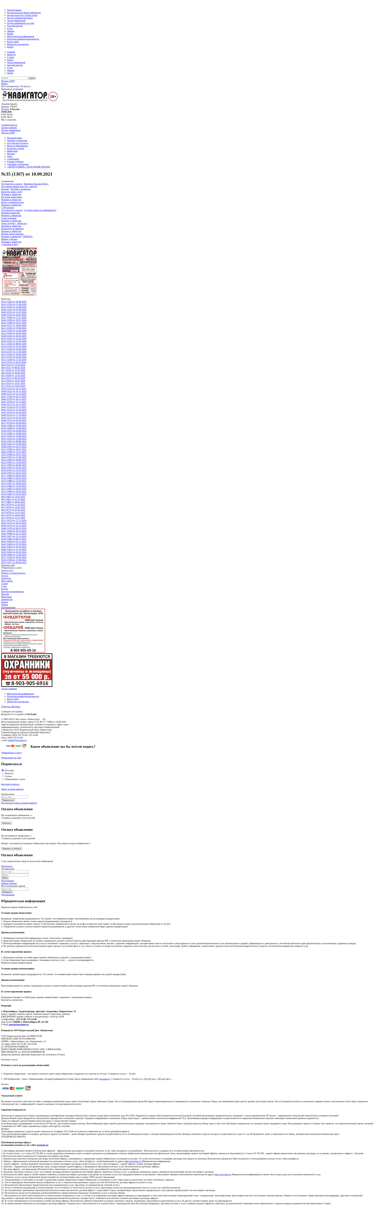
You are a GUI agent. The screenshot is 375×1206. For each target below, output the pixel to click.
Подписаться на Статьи (18, 15)
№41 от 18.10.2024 (13, 546)
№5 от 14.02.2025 (13, 507)
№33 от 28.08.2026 (13, 301)
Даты (9, 156)
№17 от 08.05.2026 (13, 344)
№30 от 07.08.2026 (13, 309)
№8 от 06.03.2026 (13, 367)
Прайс (10, 34)
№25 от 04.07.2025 (13, 454)
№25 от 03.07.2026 (13, 322)
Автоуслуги (7, 570)
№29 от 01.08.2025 (13, 444)
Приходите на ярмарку (12, 228)
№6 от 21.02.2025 (13, 504)
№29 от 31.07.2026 (13, 312)
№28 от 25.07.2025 (13, 446)
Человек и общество (17, 140)
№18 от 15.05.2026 (13, 341)
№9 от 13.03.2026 (13, 365)
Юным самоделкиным (12, 234)
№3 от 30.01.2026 (13, 380)
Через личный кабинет (12, 789)
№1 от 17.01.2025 (13, 517)
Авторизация (7, 895)
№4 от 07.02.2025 (13, 510)
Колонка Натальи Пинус (36, 184)
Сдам (3, 586)
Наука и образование (17, 146)
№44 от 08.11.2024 (13, 539)
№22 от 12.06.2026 (13, 330)
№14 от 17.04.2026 (13, 351)
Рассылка (9, 770)
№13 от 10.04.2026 (13, 354)
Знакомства (7, 599)
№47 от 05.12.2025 (13, 396)
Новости (36, 12)
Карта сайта (13, 41)
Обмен (4, 604)
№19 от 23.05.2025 (13, 470)
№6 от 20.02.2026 (13, 372)
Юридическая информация (20, 36)
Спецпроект (13, 159)
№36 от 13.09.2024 (13, 560)
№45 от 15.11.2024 (13, 536)
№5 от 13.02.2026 (13, 375)
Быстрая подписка (10, 784)
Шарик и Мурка (9, 239)
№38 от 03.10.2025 (13, 420)
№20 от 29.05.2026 (13, 336)
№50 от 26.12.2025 (13, 388)
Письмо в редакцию (21, 189)
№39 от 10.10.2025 (13, 417)
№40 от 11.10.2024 (13, 549)
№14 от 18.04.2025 (13, 483)
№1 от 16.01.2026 (13, 386)
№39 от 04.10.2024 (13, 552)
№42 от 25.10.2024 (13, 544)
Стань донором (8, 218)
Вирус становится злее (12, 202)
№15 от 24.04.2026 (13, 349)
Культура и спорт (15, 148)
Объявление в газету (11, 752)
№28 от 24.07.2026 (13, 315)
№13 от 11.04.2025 (13, 486)
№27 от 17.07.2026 (13, 317)
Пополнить (6, 866)
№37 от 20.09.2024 (13, 557)
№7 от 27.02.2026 (13, 370)
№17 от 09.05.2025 (13, 475)
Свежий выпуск (9, 125)
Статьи (34, 15)
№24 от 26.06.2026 (13, 325)
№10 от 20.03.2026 (13, 362)
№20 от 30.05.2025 (13, 467)
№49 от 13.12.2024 (13, 525)
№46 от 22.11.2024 (13, 533)
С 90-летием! (7, 207)
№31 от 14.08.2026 (13, 307)
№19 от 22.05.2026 (13, 338)
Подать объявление (16, 18)
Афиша (10, 31)
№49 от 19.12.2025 (13, 391)
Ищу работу (7, 581)
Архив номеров (9, 127)
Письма (11, 153)
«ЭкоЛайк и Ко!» (9, 244)
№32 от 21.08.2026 (13, 304)
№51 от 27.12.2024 (13, 520)
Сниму (4, 583)
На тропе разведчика (11, 197)
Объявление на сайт (11, 757)
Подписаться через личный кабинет (19, 803)
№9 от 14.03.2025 (13, 496)
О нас (10, 28)
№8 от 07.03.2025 (13, 499)
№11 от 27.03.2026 (13, 359)
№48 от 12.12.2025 (13, 394)
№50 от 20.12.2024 (13, 523)
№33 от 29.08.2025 (13, 433)
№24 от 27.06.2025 (13, 457)
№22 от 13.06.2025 (13, 462)
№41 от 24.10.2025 (13, 412)
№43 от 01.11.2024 (13, 541)
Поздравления (8, 607)
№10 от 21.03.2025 (13, 494)
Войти (10, 47)
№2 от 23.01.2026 (13, 383)
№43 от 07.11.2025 (13, 407)
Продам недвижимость (12, 591)
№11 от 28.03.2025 (13, 491)
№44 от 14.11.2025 (13, 404)
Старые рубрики (15, 161)
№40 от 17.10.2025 (13, 415)
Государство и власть (17, 143)
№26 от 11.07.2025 (13, 452)
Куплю (4, 589)
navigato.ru (105, 1079)
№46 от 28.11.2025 (13, 399)
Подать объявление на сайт (20, 23)
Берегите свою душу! (11, 192)
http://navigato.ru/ (133, 1161)
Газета (29, 18)
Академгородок (15, 26)
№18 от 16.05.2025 (13, 473)
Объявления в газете (15, 779)
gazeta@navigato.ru (17, 740)
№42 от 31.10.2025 (13, 409)
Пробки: (5, 109)
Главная (17, 10)
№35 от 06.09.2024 (13, 562)
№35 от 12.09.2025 (13, 428)
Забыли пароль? (9, 883)
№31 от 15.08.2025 (13, 438)
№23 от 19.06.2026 (13, 328)
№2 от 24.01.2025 (13, 515)
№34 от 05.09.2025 (13, 430)
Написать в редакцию (18, 44)
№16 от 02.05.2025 (13, 478)
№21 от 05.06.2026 (13, 333)
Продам (5, 594)
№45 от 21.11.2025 (13, 401)
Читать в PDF (8, 81)
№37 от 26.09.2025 (13, 423)
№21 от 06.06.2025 (13, 465)
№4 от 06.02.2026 (13, 378)
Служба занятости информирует (40, 210)
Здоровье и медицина (18, 164)
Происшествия (14, 138)
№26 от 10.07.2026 (13, 320)
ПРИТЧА (28, 236)
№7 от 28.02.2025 (13, 502)
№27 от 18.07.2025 (13, 449)
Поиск (10, 10)
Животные (12, 151)
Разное (4, 602)
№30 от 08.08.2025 (13, 441)
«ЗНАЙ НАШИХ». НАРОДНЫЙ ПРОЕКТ (29, 167)
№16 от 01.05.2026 (13, 346)
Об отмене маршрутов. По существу (19, 186)
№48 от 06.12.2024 (13, 528)
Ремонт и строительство (13, 573)
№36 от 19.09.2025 (13, 425)
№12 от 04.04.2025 (13, 488)
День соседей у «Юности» (14, 223)
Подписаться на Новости (19, 12)
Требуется (6, 578)
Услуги (4, 575)
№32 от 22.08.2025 (13, 436)
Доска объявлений (16, 20)
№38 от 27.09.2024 (13, 554)
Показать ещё (8, 565)
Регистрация (7, 880)
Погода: (5, 106)
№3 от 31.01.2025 (13, 512)
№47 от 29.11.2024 (13, 531)
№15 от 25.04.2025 (13, 481)
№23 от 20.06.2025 (13, 459)
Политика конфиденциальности (23, 39)
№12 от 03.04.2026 (13, 357)
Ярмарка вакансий (10, 213)
